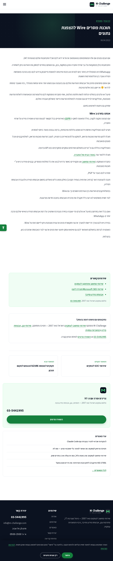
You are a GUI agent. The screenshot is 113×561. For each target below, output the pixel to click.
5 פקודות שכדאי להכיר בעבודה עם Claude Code (86, 441)
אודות (54, 516)
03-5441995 (75, 301)
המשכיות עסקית (92, 330)
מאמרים (99, 20)
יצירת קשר (52, 532)
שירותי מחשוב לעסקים (75, 325)
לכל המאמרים (99, 470)
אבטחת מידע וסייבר (94, 294)
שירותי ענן (26, 325)
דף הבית (107, 20)
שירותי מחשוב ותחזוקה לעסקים (89, 283)
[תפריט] (4, 4)
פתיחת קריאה (51, 538)
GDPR (67, 118)
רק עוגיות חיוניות (50, 555)
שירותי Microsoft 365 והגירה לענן (87, 289)
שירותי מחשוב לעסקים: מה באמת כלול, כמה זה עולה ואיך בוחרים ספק (78, 455)
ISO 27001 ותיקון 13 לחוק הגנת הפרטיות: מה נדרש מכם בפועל (81, 462)
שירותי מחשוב (88, 161)
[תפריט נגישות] (3, 227)
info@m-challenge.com (14, 523)
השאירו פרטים (84, 336)
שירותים (53, 521)
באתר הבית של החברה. (84, 154)
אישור (67, 555)
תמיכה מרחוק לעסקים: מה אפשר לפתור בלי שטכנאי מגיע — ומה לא (79, 448)
